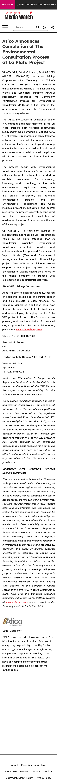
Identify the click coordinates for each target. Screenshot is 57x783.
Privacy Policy (43, 777)
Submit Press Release (16, 771)
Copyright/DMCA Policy (19, 777)
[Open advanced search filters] (44, 27)
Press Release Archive (33, 765)
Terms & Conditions (42, 771)
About (14, 765)
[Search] (37, 27)
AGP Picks (8, 4)
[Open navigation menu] (5, 27)
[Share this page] (53, 27)
